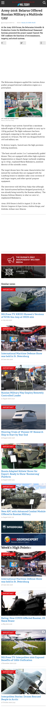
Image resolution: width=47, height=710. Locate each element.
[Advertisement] (23, 64)
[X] (23, 43)
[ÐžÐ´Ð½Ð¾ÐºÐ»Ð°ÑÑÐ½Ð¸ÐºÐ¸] (43, 43)
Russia (23, 22)
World (33, 22)
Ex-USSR (28, 22)
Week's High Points (15, 547)
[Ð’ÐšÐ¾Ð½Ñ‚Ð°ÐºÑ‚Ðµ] (3, 43)
